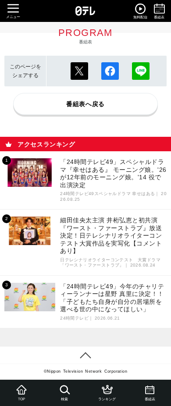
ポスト (79, 71)
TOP (21, 399)
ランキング (107, 399)
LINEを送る (141, 71)
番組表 (149, 399)
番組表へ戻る (85, 103)
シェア (110, 71)
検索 (64, 399)
